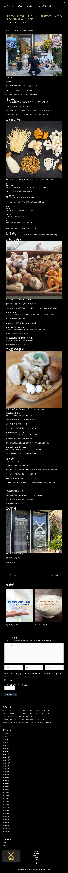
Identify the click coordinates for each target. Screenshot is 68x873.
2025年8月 (6, 769)
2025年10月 (6, 763)
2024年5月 (6, 814)
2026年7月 (6, 736)
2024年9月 (6, 802)
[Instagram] (36, 863)
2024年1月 (6, 826)
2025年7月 (6, 772)
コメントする (10, 22)
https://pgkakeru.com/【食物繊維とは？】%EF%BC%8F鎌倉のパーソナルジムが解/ (31, 482)
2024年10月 (6, 799)
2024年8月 (6, 805)
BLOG (36, 860)
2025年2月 (6, 787)
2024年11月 (6, 796)
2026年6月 (6, 739)
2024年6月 (6, 811)
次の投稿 (56, 575)
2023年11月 (6, 831)
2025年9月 (6, 766)
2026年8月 (6, 733)
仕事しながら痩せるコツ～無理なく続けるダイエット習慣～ (21, 716)
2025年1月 (6, 790)
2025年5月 (6, 778)
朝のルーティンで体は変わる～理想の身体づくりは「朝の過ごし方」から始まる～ (27, 722)
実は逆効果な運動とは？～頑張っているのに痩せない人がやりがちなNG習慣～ (26, 713)
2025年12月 (6, 757)
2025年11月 (6, 760)
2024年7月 (6, 808)
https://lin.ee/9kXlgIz (12, 504)
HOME (36, 851)
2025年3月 (6, 784)
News (4, 845)
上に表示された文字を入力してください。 (17, 685)
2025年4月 (6, 781)
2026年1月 (6, 754)
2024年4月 (6, 817)
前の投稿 (12, 575)
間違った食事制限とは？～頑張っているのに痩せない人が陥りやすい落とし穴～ (27, 710)
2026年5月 (6, 742)
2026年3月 (6, 748)
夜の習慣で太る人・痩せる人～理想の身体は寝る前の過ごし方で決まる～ (25, 719)
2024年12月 (6, 793)
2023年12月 (6, 829)
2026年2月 (6, 751)
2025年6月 (6, 775)
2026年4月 (6, 745)
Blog (7, 625)
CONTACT (36, 856)
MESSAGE (36, 853)
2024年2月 (6, 823)
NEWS (36, 858)
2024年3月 (6, 820)
